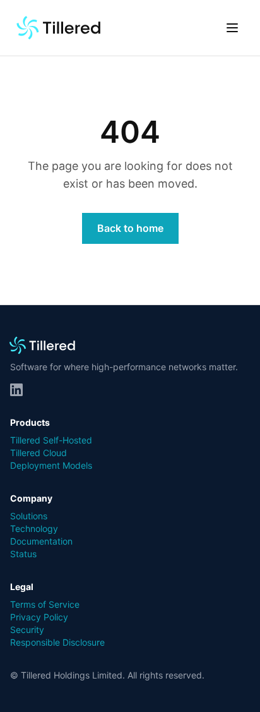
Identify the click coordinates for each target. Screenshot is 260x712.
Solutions (28, 515)
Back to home (130, 228)
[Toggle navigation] (232, 27)
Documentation (41, 541)
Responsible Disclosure (57, 642)
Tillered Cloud (38, 452)
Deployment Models (51, 465)
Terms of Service (45, 604)
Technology (34, 528)
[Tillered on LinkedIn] (16, 389)
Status (23, 553)
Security (27, 629)
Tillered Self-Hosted (51, 440)
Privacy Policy (39, 617)
